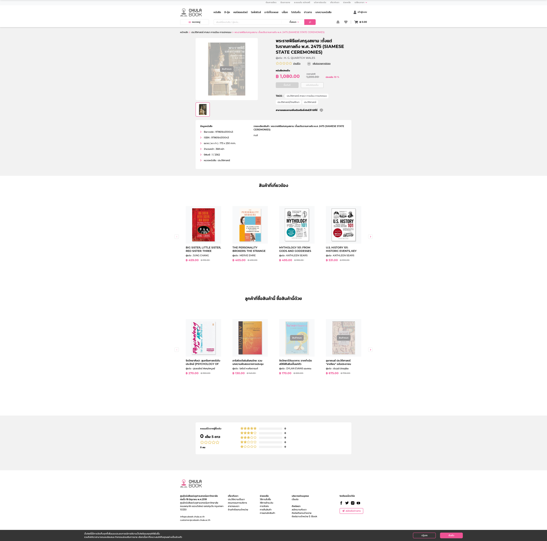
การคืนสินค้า (266, 509)
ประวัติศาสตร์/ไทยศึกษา (288, 102)
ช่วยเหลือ (264, 496)
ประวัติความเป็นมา (236, 499)
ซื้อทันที (287, 85)
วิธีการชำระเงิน (266, 502)
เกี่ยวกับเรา (233, 496)
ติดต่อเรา (296, 506)
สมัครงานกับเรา (299, 509)
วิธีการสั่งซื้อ (265, 499)
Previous (176, 236)
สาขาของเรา (233, 506)
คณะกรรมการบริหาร (237, 502)
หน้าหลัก (184, 32)
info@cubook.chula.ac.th (192, 516)
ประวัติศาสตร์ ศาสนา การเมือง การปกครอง (307, 96)
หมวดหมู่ (196, 22)
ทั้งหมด (292, 22)
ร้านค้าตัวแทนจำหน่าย (238, 509)
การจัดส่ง (264, 506)
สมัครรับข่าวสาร (353, 511)
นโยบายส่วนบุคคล (300, 496)
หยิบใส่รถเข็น (312, 85)
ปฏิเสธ (424, 535)
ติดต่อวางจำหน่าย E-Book (304, 516)
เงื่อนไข (295, 499)
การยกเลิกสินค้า (267, 513)
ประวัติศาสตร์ (310, 102)
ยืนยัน (451, 535)
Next (370, 236)
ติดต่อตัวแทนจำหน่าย (302, 513)
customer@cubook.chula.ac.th (195, 520)
